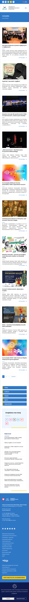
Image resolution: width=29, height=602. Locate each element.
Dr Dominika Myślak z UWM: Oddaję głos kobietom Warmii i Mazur (13, 438)
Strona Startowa (5, 18)
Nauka (6, 396)
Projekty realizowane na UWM (9, 571)
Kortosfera (4, 550)
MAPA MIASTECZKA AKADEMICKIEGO (14, 577)
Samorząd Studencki (7, 539)
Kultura (7, 392)
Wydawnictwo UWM (7, 546)
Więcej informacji (20, 598)
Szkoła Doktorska (6, 541)
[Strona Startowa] (14, 8)
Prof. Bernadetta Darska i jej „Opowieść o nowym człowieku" (12, 470)
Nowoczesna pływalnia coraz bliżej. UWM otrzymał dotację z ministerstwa (13, 480)
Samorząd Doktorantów (8, 543)
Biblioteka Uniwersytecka (8, 533)
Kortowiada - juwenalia (7, 537)
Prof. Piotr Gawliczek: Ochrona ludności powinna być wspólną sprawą (12, 486)
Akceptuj (8, 598)
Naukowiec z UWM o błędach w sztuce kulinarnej (13, 447)
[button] (3, 2)
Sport (6, 400)
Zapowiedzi (8, 404)
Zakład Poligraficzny (7, 548)
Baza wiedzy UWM (6, 552)
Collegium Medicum (7, 545)
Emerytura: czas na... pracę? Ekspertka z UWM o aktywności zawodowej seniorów (13, 464)
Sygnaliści (4, 572)
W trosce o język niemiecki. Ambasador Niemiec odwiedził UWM (13, 458)
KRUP (3, 556)
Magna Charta (5, 554)
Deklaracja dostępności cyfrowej (10, 565)
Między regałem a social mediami (12, 442)
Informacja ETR (6, 567)
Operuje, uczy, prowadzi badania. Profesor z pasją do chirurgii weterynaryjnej (12, 453)
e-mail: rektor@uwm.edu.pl (8, 513)
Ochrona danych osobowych (9, 569)
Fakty (6, 388)
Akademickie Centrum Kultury (9, 535)
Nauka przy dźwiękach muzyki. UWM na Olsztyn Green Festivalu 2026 (13, 475)
